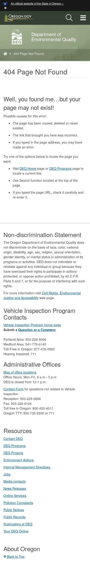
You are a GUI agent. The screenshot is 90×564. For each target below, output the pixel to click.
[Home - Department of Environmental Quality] (5, 53)
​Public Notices (13, 509)
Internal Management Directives (27, 467)
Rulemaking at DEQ (17, 524)
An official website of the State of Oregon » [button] (37, 3)
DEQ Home (28, 168)
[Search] (69, 18)
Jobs (6, 474)
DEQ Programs (60, 168)
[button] (5, 7)
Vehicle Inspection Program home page (32, 325)
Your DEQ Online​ (15, 531)
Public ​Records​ (14, 517)
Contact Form (13, 389)
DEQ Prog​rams (14, 445)
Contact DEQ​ (13, 438)
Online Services (14, 495)
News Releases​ (14, 488)
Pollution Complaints (18, 502)
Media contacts (14, 481)
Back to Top (15, 556)
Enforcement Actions (18, 460)
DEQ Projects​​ (13, 453)
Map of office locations (19, 372)
